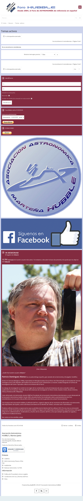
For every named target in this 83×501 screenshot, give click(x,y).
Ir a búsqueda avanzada (13, 36)
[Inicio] (41, 7)
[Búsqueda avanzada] (80, 18)
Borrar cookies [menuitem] (68, 425)
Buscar (11, 23)
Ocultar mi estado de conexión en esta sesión (16, 98)
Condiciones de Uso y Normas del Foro (16, 476)
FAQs (5, 479)
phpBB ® (32, 485)
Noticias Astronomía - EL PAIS (13, 468)
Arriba (79, 425)
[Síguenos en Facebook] (36, 491)
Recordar (5, 95)
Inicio (4, 23)
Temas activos (19, 23)
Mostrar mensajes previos (32, 54)
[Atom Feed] (41, 491)
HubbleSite (7, 465)
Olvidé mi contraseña (8, 93)
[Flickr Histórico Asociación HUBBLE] (47, 491)
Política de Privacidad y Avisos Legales (16, 474)
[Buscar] (76, 18)
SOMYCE (7, 459)
